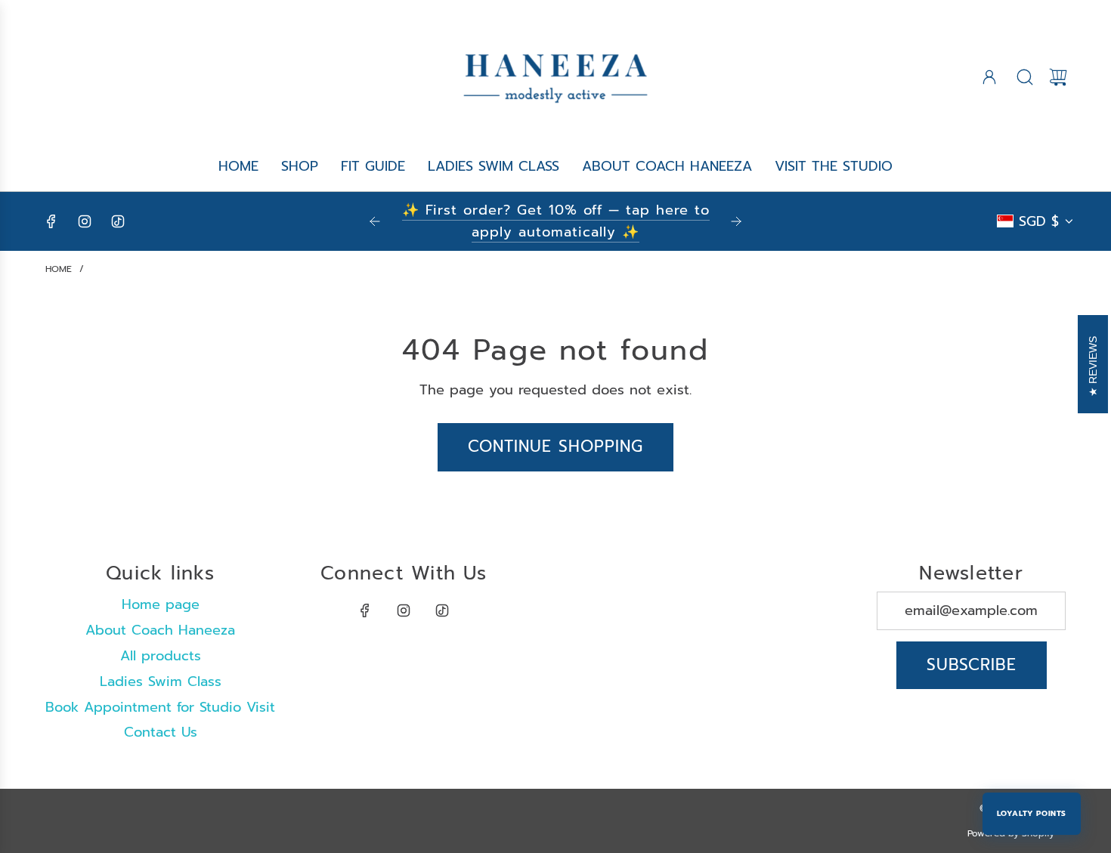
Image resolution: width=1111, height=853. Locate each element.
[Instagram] (84, 221)
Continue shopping (555, 446)
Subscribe (972, 665)
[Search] (1024, 77)
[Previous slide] (375, 221)
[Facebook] (51, 221)
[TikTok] (118, 221)
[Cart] (1058, 77)
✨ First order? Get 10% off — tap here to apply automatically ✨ (556, 221)
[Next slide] (736, 221)
